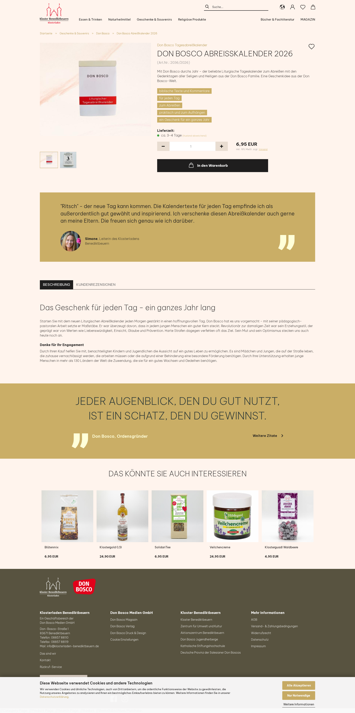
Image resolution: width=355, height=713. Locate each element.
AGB (254, 620)
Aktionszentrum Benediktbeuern (202, 633)
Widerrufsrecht (261, 633)
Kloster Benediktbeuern (196, 620)
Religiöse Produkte (192, 19)
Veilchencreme (220, 547)
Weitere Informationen (298, 704)
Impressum (258, 646)
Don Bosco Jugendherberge (199, 639)
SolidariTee (163, 547)
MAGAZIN (308, 19)
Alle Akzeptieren (299, 685)
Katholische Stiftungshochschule (203, 646)
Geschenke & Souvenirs (154, 19)
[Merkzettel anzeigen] (303, 7)
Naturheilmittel (119, 19)
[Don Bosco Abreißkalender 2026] (95, 89)
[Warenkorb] (313, 7)
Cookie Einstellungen (124, 639)
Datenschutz (260, 639)
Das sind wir (48, 653)
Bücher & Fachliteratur (277, 19)
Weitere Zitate (265, 436)
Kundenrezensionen (95, 284)
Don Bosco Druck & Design (128, 633)
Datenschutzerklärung (54, 696)
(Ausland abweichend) (194, 135)
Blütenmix (52, 547)
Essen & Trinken (90, 19)
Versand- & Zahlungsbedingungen (274, 626)
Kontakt (45, 660)
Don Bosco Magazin (123, 620)
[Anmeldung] (292, 7)
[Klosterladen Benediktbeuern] (55, 13)
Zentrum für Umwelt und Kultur (201, 626)
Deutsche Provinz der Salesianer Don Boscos (211, 652)
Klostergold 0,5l (111, 547)
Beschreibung (56, 284)
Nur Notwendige (298, 695)
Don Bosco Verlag (122, 626)
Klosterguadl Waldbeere (281, 547)
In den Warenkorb (212, 165)
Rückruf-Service (51, 667)
